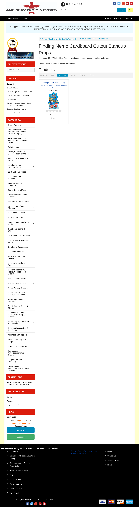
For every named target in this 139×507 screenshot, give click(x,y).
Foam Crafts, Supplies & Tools (18, 223)
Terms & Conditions (17, 479)
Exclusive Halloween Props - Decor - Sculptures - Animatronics (19, 104)
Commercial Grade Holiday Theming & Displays (16, 315)
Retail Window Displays (18, 288)
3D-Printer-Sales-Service (19, 235)
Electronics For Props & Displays (18, 195)
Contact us (14, 451)
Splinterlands (13, 147)
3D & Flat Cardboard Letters (17, 257)
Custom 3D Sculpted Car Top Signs (19, 329)
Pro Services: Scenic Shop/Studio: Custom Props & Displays (17, 132)
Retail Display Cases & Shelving (18, 307)
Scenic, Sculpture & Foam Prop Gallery (20, 92)
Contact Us (11, 84)
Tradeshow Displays (17, 283)
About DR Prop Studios (19, 470)
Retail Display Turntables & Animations (19, 322)
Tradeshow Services (17, 278)
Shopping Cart (113, 460)
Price (73, 75)
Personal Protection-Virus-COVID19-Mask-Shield (17, 140)
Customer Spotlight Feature (16, 109)
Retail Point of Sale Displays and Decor (16, 293)
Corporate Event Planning (15, 360)
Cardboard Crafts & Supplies (16, 230)
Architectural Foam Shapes (16, 207)
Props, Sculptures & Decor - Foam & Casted (18, 153)
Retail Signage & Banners (15, 300)
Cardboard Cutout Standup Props (58, 38)
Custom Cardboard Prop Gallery (18, 95)
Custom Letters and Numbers (16, 177)
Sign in (107, 18)
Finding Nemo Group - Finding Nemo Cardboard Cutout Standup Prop (54, 85)
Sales (92, 75)
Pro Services (11, 99)
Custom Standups (16, 252)
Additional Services (12, 18)
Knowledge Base (16, 488)
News (109, 451)
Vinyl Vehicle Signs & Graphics (17, 340)
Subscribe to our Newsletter (16, 113)
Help (25, 18)
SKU (52, 75)
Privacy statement (16, 484)
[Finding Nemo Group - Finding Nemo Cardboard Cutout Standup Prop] (53, 100)
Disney (75, 38)
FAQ (11, 475)
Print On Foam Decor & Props (18, 159)
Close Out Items (12, 88)
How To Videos (15, 493)
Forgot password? (13, 405)
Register (117, 18)
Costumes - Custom (16, 213)
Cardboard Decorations (18, 247)
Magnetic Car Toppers (17, 335)
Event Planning (14, 125)
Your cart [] (128, 18)
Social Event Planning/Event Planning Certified (18, 368)
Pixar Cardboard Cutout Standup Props (94, 38)
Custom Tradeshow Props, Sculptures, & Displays (17, 272)
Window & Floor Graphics (15, 184)
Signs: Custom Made (17, 190)
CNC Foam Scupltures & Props (18, 241)
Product (63, 75)
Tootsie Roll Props (16, 217)
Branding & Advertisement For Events (16, 353)
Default (82, 75)
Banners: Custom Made (18, 201)
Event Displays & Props (18, 346)
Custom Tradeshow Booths (16, 264)
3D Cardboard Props (17, 172)
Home (42, 38)
